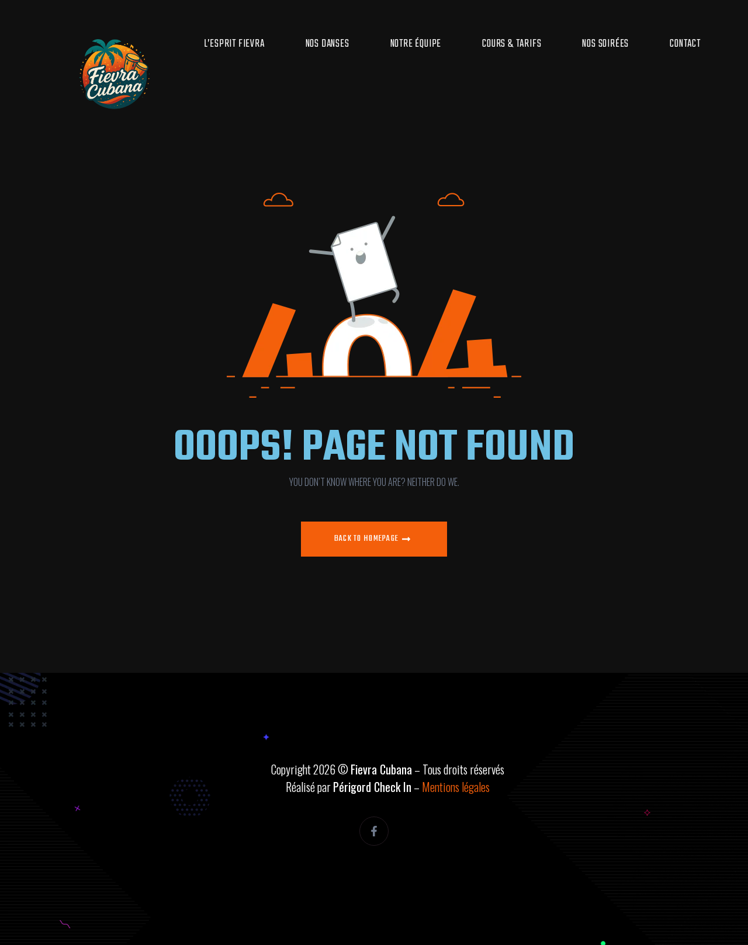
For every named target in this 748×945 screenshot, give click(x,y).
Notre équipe (416, 44)
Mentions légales (456, 786)
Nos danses (327, 44)
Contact (685, 44)
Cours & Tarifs (511, 44)
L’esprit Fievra (234, 44)
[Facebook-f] (374, 831)
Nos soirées (605, 44)
